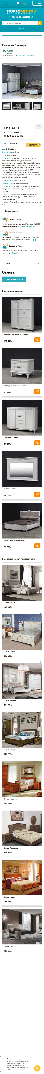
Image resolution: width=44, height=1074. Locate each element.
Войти (5, 4)
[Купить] (37, 339)
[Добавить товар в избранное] (39, 126)
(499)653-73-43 (14, 17)
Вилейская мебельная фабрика (24, 55)
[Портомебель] (22, 12)
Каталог (22, 28)
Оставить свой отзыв (14, 279)
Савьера (13, 58)
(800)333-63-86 (29, 17)
